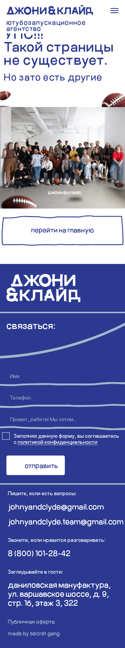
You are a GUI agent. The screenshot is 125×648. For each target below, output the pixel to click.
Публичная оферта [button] (31, 621)
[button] (62, 230)
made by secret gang (34, 633)
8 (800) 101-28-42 (39, 553)
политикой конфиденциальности (57, 442)
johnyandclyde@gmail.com (56, 506)
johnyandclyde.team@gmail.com (66, 521)
